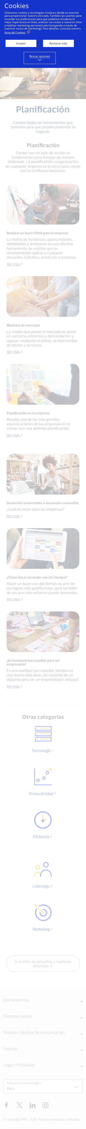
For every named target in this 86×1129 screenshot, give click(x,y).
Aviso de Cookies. (15, 32)
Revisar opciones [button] (39, 56)
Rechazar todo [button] (58, 43)
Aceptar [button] (21, 43)
